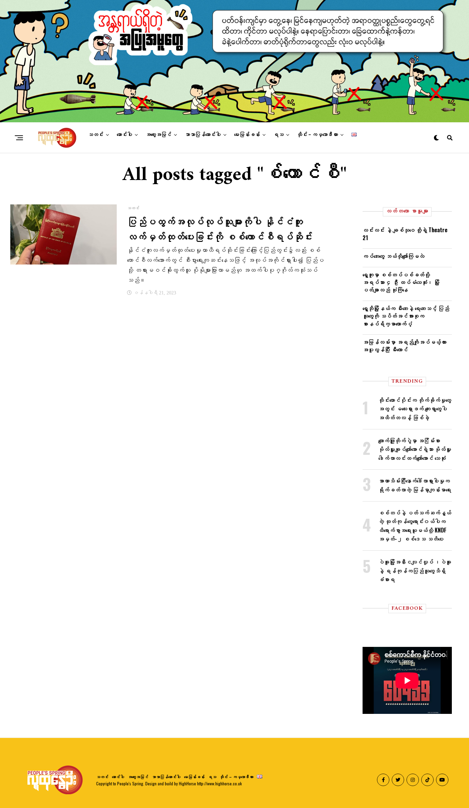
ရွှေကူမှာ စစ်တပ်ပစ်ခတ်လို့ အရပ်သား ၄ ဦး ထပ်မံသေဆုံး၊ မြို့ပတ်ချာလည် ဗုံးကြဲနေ (401, 282)
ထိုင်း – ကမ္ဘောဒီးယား (317, 135)
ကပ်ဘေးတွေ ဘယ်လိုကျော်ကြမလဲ (393, 256)
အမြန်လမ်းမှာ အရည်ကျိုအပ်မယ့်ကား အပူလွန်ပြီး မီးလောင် (404, 346)
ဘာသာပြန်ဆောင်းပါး (203, 135)
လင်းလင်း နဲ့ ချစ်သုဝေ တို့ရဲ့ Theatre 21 (405, 234)
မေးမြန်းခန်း (247, 135)
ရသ (278, 135)
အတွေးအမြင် (158, 135)
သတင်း (95, 135)
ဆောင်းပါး (124, 135)
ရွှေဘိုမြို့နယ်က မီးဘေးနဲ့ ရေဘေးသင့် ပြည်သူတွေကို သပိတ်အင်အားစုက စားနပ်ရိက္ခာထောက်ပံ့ (406, 316)
